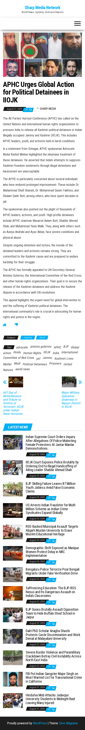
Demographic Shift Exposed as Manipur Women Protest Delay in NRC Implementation (52, 552)
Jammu (47, 358)
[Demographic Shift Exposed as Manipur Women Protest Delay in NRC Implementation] (13, 553)
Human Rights (32, 353)
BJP (65, 346)
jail (38, 358)
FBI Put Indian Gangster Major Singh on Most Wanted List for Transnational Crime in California (54, 678)
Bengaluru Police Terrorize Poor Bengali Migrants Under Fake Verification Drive (52, 571)
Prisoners (55, 363)
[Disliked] (16, 325)
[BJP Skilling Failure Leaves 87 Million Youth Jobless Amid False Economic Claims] (13, 489)
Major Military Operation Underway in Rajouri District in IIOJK (70, 400)
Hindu (17, 352)
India (56, 353)
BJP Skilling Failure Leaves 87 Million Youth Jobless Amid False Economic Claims (50, 487)
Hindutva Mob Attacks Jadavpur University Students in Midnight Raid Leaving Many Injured (50, 699)
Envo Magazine (68, 723)
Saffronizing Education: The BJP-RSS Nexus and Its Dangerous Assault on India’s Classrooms (51, 592)
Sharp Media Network (42, 7)
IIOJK (46, 352)
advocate (22, 347)
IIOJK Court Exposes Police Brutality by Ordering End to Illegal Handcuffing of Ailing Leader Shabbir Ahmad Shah (52, 466)
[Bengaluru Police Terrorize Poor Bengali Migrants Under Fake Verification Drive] (13, 574)
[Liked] (4, 325)
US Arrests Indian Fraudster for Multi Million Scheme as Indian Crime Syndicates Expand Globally (51, 509)
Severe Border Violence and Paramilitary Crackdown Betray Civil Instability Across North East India (53, 656)
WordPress (40, 723)
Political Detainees (35, 364)
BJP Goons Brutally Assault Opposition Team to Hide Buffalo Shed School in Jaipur (52, 613)
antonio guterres (40, 346)
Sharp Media (48, 108)
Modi (17, 363)
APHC (57, 347)
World (42, 337)
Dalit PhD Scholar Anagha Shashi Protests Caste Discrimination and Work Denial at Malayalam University (53, 635)
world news (22, 369)
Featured (28, 337)
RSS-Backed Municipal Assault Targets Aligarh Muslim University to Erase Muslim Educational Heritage (52, 530)
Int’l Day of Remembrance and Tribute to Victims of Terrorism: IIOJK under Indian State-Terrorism (13, 403)
